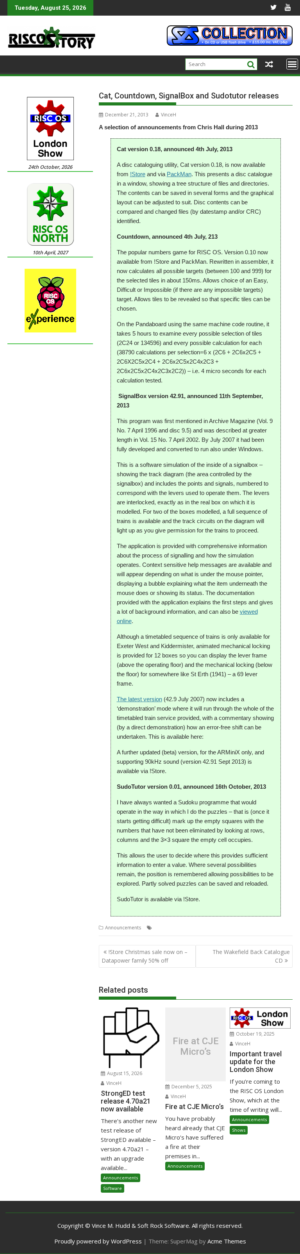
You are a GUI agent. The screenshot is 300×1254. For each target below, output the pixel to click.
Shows (238, 1130)
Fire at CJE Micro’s (196, 1046)
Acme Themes (226, 1241)
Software (112, 1188)
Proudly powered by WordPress (98, 1241)
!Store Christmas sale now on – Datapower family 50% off (145, 956)
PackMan (179, 174)
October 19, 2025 (255, 1034)
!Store (137, 174)
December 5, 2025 (191, 1086)
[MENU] (292, 64)
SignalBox (204, 927)
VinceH (168, 114)
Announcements (123, 927)
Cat (157, 927)
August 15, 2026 (124, 1073)
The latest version (139, 699)
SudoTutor (229, 927)
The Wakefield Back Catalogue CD (251, 956)
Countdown (177, 927)
